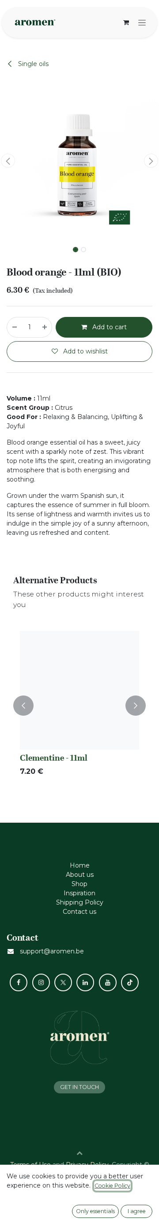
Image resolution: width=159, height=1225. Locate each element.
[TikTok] (130, 982)
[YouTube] (108, 982)
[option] (79, 705)
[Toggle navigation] (142, 22)
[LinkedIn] (85, 982)
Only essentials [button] (95, 1211)
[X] (63, 982)
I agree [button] (137, 1211)
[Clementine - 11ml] (79, 690)
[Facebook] (18, 982)
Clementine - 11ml (53, 757)
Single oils (32, 64)
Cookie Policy (112, 1185)
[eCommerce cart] (126, 22)
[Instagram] (41, 982)
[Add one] (45, 327)
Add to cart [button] (109, 327)
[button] (8, 161)
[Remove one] (14, 327)
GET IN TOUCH (79, 1087)
